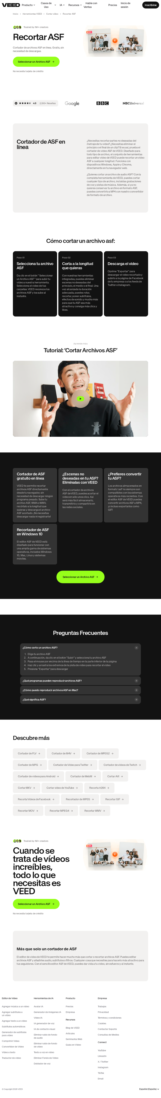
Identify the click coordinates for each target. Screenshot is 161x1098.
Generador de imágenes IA (47, 1012)
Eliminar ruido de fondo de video (45, 1045)
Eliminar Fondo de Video (46, 1058)
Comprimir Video (10, 1041)
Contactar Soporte (107, 1029)
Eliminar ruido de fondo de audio (45, 1036)
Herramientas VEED (32, 14)
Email (100, 1078)
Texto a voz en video (44, 1052)
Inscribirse (151, 5)
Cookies (102, 1023)
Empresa (70, 1012)
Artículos (70, 1033)
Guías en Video (73, 1044)
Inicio (15, 14)
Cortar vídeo (52, 14)
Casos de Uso (46, 5)
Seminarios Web (74, 1039)
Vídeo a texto (8, 1052)
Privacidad (103, 1012)
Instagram (103, 1067)
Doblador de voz (42, 1063)
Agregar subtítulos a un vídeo (12, 1014)
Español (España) (148, 1089)
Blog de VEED (73, 1027)
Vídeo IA (38, 1017)
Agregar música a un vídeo (15, 1006)
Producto (27, 5)
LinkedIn (102, 1056)
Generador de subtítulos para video (14, 1034)
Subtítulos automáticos (13, 1026)
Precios (112, 5)
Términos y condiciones (109, 1017)
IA (61, 5)
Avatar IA (38, 1006)
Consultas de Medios (108, 1034)
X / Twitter (103, 1061)
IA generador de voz (44, 1023)
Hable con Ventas (90, 5)
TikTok (101, 1073)
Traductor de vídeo (11, 1058)
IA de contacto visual (44, 1029)
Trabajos (102, 1006)
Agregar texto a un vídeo (14, 1021)
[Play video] (80, 399)
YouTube (102, 1050)
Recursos (73, 5)
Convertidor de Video (13, 1046)
